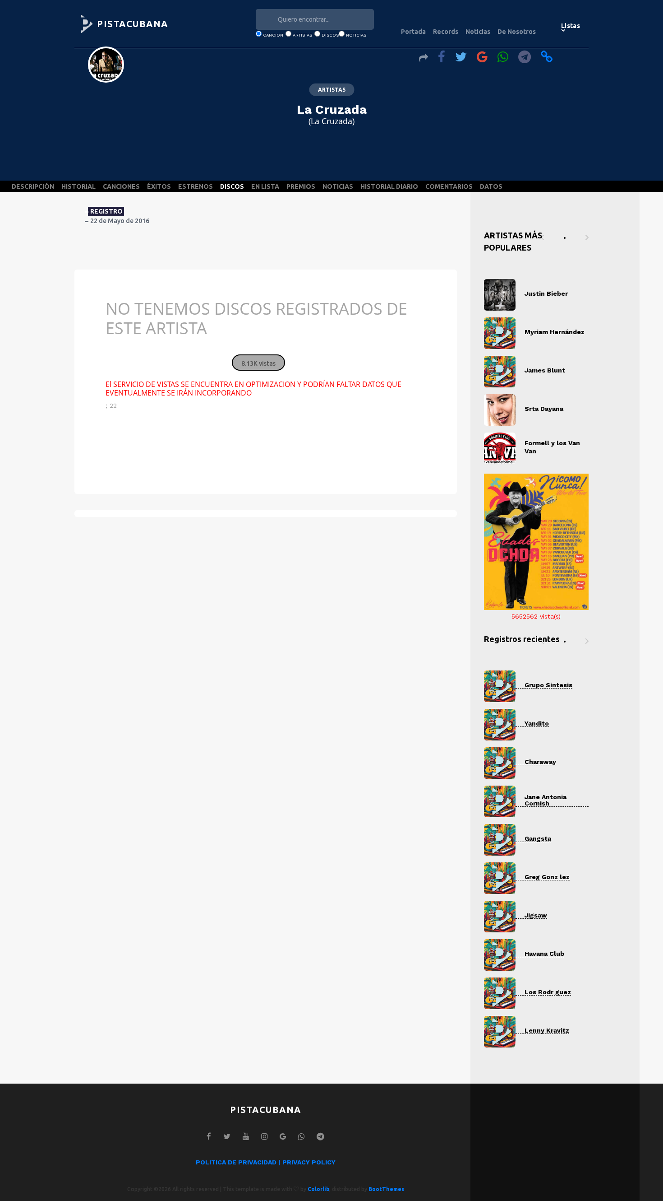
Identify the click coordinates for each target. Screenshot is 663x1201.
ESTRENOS (195, 186)
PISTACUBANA (132, 24)
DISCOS (232, 186)
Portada (413, 31)
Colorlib (318, 1189)
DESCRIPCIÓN (33, 186)
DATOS (491, 186)
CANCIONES (121, 186)
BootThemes (386, 1189)
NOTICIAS (337, 186)
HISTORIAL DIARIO (389, 186)
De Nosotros (516, 31)
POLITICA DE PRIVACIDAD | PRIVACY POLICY (266, 1162)
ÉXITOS (159, 186)
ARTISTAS (331, 90)
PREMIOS (300, 186)
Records (445, 31)
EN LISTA (265, 186)
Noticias (477, 31)
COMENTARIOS (449, 186)
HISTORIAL (78, 186)
